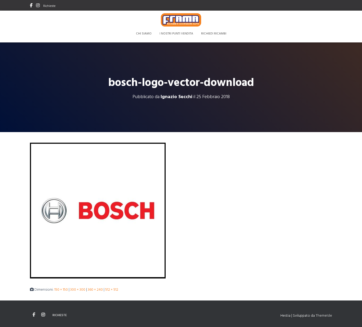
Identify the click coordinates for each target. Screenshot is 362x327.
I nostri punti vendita (176, 33)
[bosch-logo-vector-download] (98, 210)
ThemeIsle (324, 315)
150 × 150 (61, 289)
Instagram (38, 6)
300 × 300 (77, 289)
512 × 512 (111, 289)
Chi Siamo (144, 33)
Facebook (31, 6)
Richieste (49, 5)
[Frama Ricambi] (181, 20)
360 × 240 (95, 289)
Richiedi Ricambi (213, 33)
